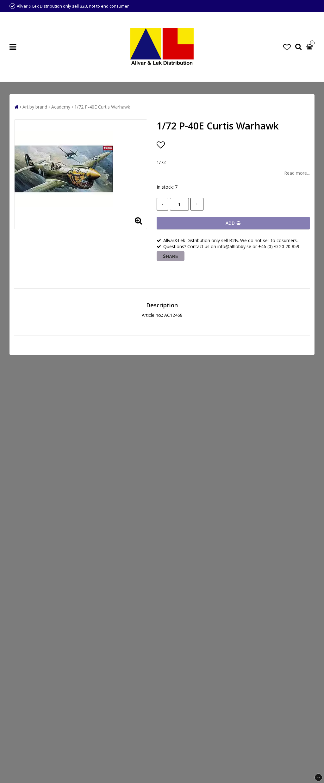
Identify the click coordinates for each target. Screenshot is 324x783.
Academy (60, 107)
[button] (287, 47)
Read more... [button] (297, 173)
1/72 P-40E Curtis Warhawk (102, 107)
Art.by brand (34, 107)
